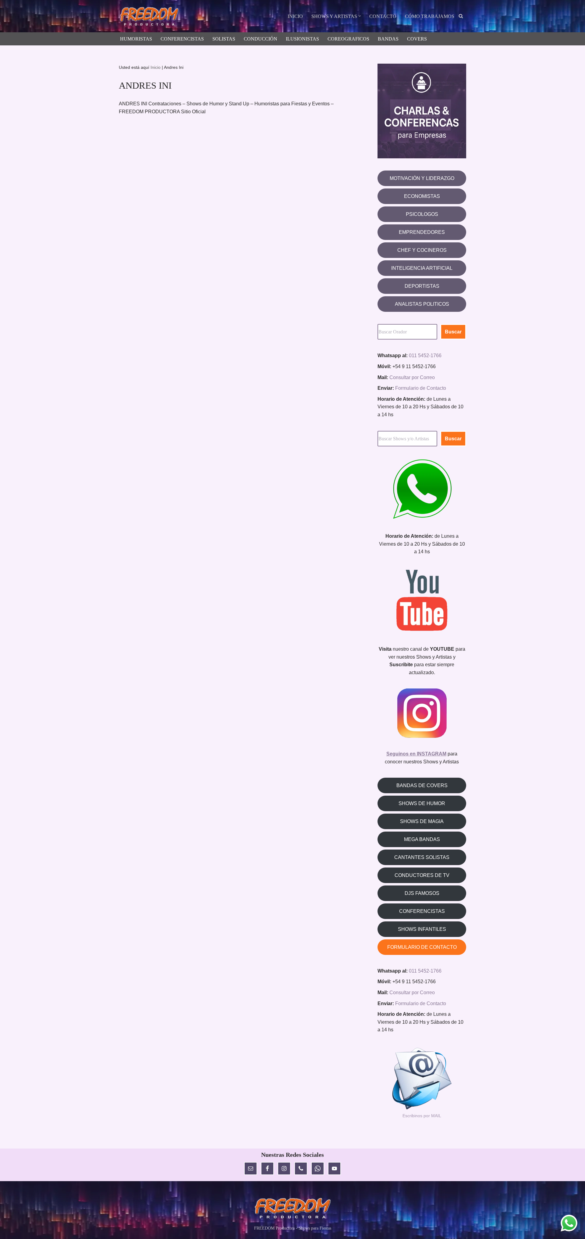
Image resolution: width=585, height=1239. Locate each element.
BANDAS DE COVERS (422, 785)
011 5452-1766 (425, 355)
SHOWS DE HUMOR (422, 803)
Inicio (156, 67)
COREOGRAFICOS (348, 38)
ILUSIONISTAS (302, 38)
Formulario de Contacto (420, 388)
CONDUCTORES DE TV (422, 875)
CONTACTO (382, 16)
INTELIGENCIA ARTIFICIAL (421, 268)
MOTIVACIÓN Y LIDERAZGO (422, 178)
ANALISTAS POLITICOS (422, 304)
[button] (360, 16)
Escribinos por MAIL (421, 1115)
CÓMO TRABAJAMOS (429, 16)
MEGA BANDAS (422, 839)
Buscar (453, 331)
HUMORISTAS (136, 38)
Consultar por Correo (412, 377)
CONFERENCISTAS (182, 38)
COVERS (417, 38)
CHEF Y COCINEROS (422, 250)
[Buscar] (461, 16)
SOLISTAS (223, 38)
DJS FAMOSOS (422, 893)
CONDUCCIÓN (260, 38)
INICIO (295, 16)
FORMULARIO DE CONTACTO (422, 947)
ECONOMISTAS (422, 196)
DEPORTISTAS (422, 286)
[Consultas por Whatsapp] (569, 1223)
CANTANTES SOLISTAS (421, 857)
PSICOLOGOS (422, 214)
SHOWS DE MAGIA (422, 821)
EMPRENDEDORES (422, 232)
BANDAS (388, 38)
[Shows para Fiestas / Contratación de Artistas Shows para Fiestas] (151, 17)
